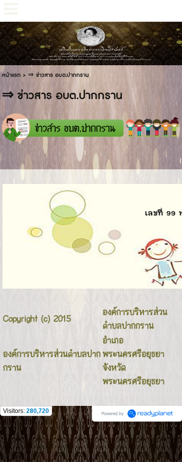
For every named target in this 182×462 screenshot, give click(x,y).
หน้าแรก (11, 75)
